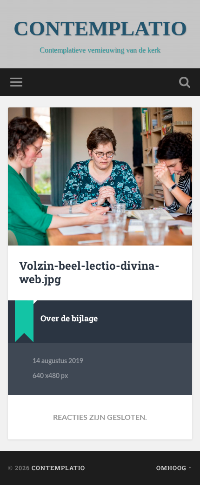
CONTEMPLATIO (100, 28)
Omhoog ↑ (174, 468)
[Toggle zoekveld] (184, 82)
